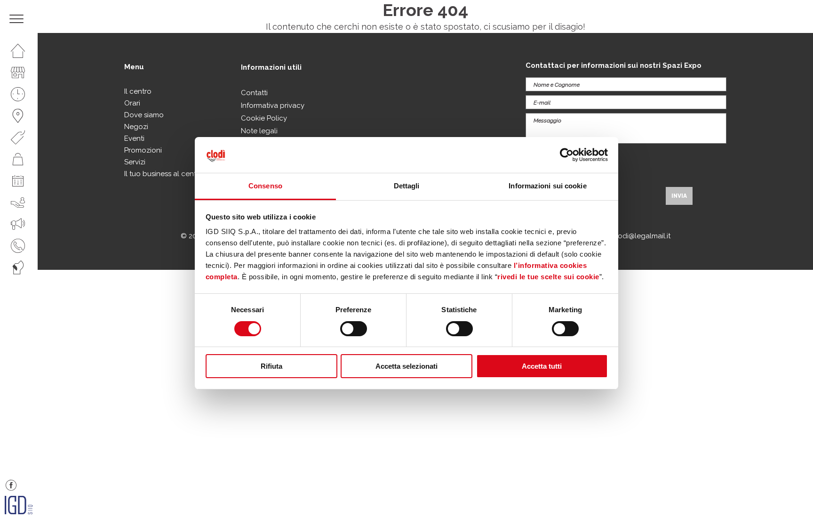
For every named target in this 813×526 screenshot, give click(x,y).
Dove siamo (144, 115)
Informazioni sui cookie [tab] (547, 186)
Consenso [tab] (265, 186)
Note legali (259, 131)
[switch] (353, 328)
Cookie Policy (264, 118)
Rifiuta (271, 366)
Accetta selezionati (406, 366)
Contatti (254, 93)
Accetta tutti (542, 366)
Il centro (137, 91)
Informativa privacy (272, 105)
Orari (132, 103)
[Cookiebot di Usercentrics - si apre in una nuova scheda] (567, 155)
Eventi (134, 138)
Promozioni (143, 150)
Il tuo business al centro (163, 174)
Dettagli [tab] (407, 186)
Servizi (134, 162)
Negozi (136, 126)
